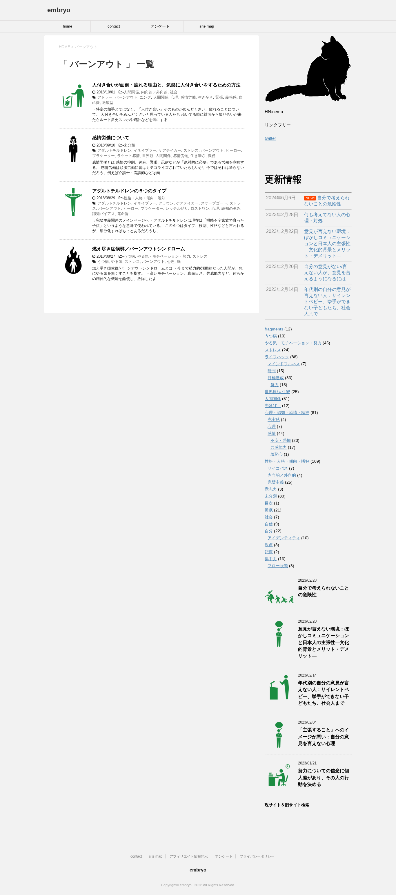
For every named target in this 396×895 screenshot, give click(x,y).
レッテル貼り (177, 208)
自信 (269, 524)
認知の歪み (230, 208)
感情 (272, 433)
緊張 (219, 97)
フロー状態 (278, 565)
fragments (274, 329)
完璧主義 (276, 482)
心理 (174, 97)
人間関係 (131, 92)
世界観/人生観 (277, 391)
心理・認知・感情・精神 (287, 412)
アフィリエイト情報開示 (189, 856)
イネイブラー (145, 150)
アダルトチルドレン (114, 150)
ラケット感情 (128, 155)
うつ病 (129, 256)
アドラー (104, 97)
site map (206, 26)
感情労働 (188, 97)
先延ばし (273, 405)
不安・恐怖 (280, 440)
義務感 (231, 97)
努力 (274, 384)
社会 (173, 92)
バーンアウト (126, 97)
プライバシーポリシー (257, 856)
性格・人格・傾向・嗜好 (144, 198)
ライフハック (277, 357)
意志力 (271, 489)
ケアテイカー (170, 150)
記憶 (269, 551)
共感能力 (278, 447)
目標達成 (276, 377)
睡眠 (269, 510)
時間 (272, 370)
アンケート (160, 26)
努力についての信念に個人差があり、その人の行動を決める (323, 777)
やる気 (116, 261)
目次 (269, 503)
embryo (58, 10)
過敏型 (107, 102)
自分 (269, 531)
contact (114, 26)
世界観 (147, 155)
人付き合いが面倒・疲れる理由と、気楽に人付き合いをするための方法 (166, 84)
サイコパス (278, 468)
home (67, 26)
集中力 (271, 558)
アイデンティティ (284, 538)
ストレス (191, 150)
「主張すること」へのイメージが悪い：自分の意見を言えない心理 (323, 736)
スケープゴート (214, 203)
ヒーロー (233, 150)
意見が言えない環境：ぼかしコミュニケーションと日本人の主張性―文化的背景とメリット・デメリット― (323, 642)
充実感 (274, 419)
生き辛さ (205, 97)
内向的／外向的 (154, 92)
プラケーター (103, 155)
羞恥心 (276, 454)
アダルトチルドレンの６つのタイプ (129, 190)
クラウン (166, 203)
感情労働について (110, 137)
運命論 (122, 213)
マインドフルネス (284, 363)
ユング (145, 97)
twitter (270, 138)
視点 (269, 545)
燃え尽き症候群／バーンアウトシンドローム (138, 248)
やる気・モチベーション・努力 (163, 256)
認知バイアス (103, 213)
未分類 (129, 145)
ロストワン (199, 208)
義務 (211, 155)
